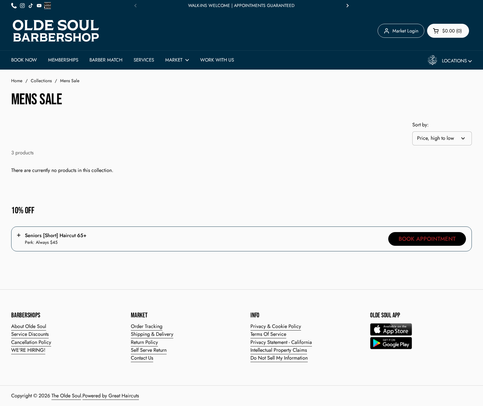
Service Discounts (30, 334)
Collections (41, 80)
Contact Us (142, 358)
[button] (448, 31)
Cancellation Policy (31, 342)
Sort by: (420, 125)
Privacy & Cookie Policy (275, 326)
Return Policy (144, 342)
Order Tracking (146, 326)
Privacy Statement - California (281, 342)
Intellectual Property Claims (278, 350)
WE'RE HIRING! (28, 350)
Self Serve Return (149, 350)
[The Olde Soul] (56, 31)
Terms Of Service (268, 334)
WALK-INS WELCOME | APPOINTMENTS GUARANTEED (241, 5)
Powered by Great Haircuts (110, 395)
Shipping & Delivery (152, 334)
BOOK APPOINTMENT (427, 239)
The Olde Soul (66, 395)
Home (16, 80)
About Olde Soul (28, 326)
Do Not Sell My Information (279, 358)
